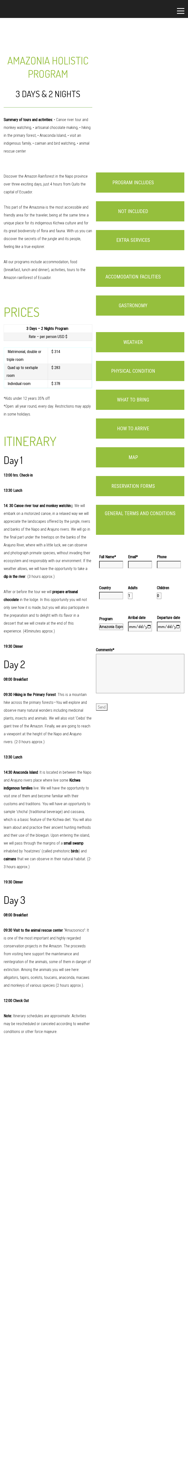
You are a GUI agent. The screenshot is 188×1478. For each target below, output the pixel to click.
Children (163, 587)
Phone (162, 556)
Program (106, 618)
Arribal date (137, 617)
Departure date (168, 617)
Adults (133, 587)
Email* (133, 556)
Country (105, 587)
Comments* (105, 649)
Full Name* (107, 556)
